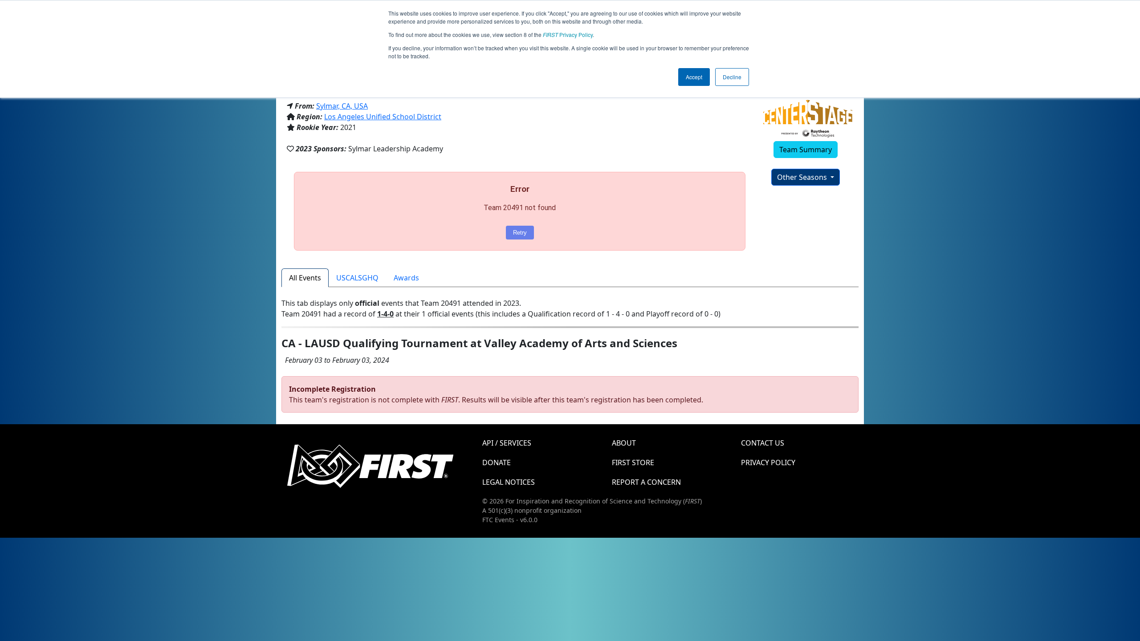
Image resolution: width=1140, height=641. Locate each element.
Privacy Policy (568, 34)
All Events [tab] (305, 278)
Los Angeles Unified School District (382, 117)
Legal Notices (508, 482)
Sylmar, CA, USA (342, 106)
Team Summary (805, 149)
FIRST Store (633, 462)
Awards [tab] (406, 278)
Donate (496, 462)
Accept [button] (694, 77)
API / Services (506, 443)
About (624, 443)
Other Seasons (803, 177)
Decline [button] (732, 77)
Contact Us (762, 443)
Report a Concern (646, 482)
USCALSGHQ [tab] (357, 278)
